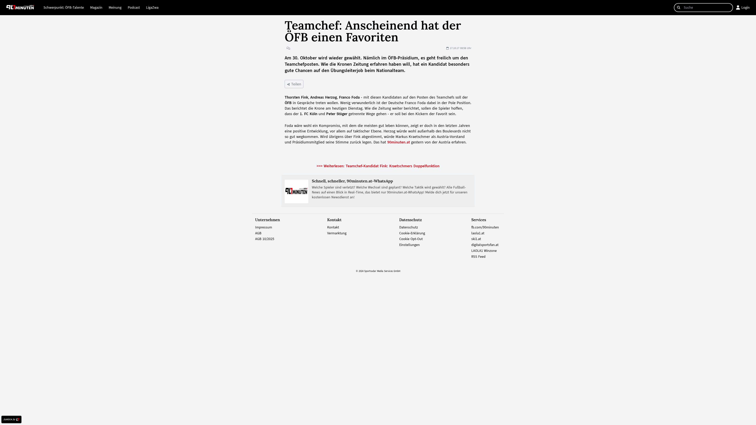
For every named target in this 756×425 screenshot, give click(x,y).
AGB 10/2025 (264, 239)
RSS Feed (478, 257)
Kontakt (333, 227)
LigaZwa (152, 7)
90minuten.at (398, 142)
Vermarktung (336, 233)
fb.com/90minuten (485, 227)
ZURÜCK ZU (9, 419)
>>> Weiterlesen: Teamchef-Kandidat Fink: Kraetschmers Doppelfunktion (378, 166)
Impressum (263, 227)
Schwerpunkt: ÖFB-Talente (64, 7)
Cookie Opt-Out (411, 239)
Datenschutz (408, 227)
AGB (258, 233)
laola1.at (477, 233)
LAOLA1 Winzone (484, 251)
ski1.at (476, 239)
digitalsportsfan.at (484, 245)
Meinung (115, 7)
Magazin (96, 7)
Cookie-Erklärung (412, 233)
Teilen (295, 84)
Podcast (134, 7)
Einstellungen (409, 245)
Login (745, 7)
